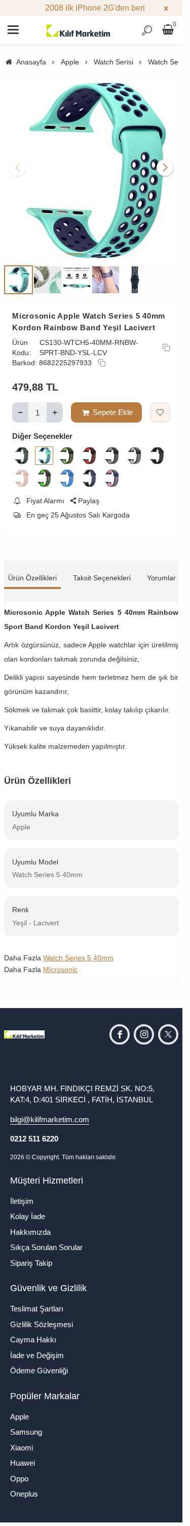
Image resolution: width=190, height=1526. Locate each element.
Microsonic (60, 962)
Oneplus (24, 1486)
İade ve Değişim (37, 1347)
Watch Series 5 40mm (78, 950)
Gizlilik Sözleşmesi (41, 1316)
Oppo (19, 1471)
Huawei (22, 1455)
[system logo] (78, 30)
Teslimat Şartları (36, 1301)
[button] (75, 246)
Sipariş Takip (31, 1255)
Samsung (26, 1424)
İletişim (21, 1193)
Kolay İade (27, 1208)
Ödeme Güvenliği (39, 1363)
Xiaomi (21, 1440)
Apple (19, 1409)
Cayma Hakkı (33, 1332)
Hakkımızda (30, 1224)
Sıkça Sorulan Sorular (46, 1239)
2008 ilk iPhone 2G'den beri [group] (91, 8)
